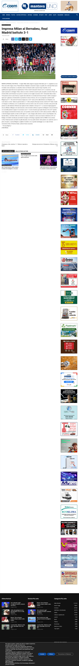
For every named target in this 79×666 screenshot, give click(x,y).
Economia (35, 14)
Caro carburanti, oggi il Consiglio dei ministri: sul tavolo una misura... (18, 604)
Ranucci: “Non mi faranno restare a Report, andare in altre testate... (18, 619)
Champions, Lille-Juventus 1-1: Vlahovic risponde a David (15, 145)
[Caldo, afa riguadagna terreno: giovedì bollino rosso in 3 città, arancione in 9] (5, 612)
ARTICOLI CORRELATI (8, 151)
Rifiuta (51, 654)
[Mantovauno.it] (39, 6)
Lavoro (50, 14)
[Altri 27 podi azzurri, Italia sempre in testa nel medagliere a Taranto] (10, 160)
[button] (76, 15)
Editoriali (30, 14)
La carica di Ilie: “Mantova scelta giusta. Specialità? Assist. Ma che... (18, 626)
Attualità (41, 14)
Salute (54, 14)
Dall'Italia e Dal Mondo (11, 22)
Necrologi (67, 14)
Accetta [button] (42, 654)
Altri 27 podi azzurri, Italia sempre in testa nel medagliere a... (44, 619)
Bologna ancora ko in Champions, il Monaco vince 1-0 (45, 145)
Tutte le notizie (6, 18)
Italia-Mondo (60, 14)
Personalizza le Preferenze (64, 654)
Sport (46, 14)
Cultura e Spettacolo (21, 14)
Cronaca (8, 14)
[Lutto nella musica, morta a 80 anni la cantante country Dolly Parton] (49, 160)
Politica (13, 14)
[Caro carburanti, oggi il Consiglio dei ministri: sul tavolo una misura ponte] (5, 604)
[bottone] (69, 76)
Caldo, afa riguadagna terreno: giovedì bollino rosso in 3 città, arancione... (17, 611)
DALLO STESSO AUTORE (22, 151)
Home (3, 14)
